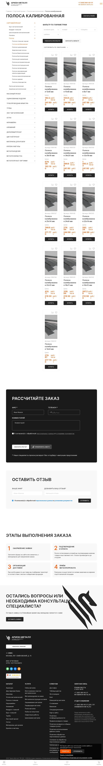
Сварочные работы (32, 715)
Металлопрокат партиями (17, 161)
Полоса (11, 38)
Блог (51, 697)
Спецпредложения (56, 709)
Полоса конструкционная (20, 65)
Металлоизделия (13, 151)
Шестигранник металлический (19, 32)
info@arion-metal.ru (85, 4)
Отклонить (78, 751)
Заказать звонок (19, 646)
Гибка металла (30, 688)
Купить (51, 109)
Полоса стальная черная (20, 41)
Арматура (9, 688)
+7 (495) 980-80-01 (85, 3)
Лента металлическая (16, 86)
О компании (54, 703)
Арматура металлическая (17, 89)
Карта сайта (54, 713)
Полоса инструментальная (21, 62)
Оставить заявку (14, 619)
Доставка (53, 688)
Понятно (65, 751)
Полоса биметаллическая (20, 53)
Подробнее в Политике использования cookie (76, 758)
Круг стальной (11, 713)
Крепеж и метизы (13, 146)
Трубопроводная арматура (17, 103)
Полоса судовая (17, 79)
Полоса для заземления (20, 59)
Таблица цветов (55, 691)
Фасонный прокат (14, 94)
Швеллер (9, 694)
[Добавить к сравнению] (52, 55)
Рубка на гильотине (32, 712)
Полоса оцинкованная (19, 47)
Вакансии (53, 706)
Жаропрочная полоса (19, 50)
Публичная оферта (56, 745)
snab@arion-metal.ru (82, 707)
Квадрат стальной (15, 29)
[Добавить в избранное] (56, 55)
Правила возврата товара (59, 721)
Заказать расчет (20, 447)
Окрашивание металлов (33, 702)
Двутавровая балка (13, 691)
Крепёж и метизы (12, 728)
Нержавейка (11, 122)
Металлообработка (14, 156)
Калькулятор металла (57, 700)
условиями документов (65, 434)
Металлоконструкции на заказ (36, 699)
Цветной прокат (13, 137)
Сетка (9, 118)
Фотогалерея (54, 694)
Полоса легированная (19, 68)
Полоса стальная (12, 700)
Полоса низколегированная (21, 76)
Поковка (12, 35)
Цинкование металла (32, 718)
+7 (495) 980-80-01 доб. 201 (84, 704)
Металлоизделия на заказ (34, 696)
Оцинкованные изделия (16, 98)
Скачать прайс (89, 16)
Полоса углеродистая (19, 82)
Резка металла (30, 708)
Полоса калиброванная (20, 44)
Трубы (9, 108)
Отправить (84, 500)
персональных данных (45, 434)
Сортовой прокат (14, 23)
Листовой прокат (12, 719)
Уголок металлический (14, 697)
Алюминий (11, 127)
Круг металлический (16, 27)
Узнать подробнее (66, 755)
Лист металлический (15, 113)
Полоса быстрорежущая (20, 56)
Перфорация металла (32, 705)
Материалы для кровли (16, 141)
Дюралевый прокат (14, 132)
